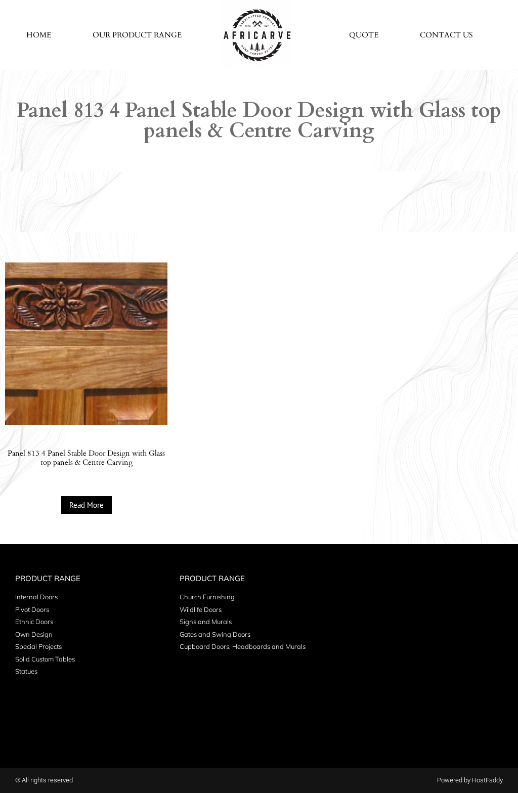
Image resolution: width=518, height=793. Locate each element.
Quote (363, 35)
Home (38, 35)
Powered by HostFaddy (470, 780)
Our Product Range (137, 35)
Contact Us (446, 35)
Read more (86, 505)
